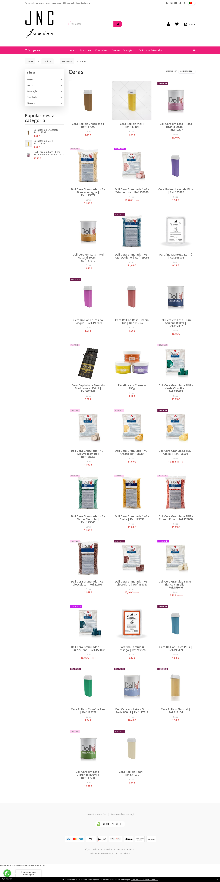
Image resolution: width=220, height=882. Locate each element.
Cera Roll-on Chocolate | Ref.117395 (47, 131)
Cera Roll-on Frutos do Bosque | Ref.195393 (88, 321)
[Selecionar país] (191, 3)
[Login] (168, 24)
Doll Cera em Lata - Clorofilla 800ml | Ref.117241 (88, 774)
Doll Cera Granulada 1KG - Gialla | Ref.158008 (175, 452)
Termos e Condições (122, 50)
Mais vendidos (186, 71)
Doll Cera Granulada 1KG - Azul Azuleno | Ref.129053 (132, 256)
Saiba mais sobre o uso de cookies (144, 880)
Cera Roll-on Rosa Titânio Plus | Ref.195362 (132, 321)
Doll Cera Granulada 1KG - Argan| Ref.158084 (132, 452)
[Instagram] (171, 3)
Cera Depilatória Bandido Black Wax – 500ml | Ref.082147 (88, 388)
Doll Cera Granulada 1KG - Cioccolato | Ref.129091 (88, 583)
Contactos (101, 50)
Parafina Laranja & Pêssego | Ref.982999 (132, 648)
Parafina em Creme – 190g (132, 386)
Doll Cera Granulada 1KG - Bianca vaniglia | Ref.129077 (88, 192)
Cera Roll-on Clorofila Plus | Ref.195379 (88, 710)
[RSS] (184, 3)
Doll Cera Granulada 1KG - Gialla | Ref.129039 (132, 517)
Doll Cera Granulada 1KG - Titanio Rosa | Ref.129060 (175, 517)
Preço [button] (30, 79)
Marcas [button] (31, 103)
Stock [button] (30, 85)
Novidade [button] (32, 97)
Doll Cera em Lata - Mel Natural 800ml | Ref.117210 (88, 257)
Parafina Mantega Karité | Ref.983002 (175, 256)
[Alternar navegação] (193, 50)
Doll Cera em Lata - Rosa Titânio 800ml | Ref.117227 (49, 153)
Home (72, 50)
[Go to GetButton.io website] (7, 879)
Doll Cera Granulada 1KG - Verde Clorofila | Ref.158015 (175, 388)
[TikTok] (180, 3)
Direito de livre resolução (123, 814)
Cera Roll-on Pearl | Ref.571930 (132, 773)
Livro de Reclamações (95, 814)
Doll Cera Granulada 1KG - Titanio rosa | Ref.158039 (132, 190)
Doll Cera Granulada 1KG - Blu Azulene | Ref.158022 (88, 648)
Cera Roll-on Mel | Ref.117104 (43, 142)
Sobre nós (85, 50)
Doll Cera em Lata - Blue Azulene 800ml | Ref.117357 (176, 323)
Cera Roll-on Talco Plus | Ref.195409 (175, 648)
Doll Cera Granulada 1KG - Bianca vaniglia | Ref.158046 (175, 584)
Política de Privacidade (151, 50)
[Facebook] (167, 3)
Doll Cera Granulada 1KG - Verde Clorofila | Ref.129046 (88, 519)
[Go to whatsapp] (7, 873)
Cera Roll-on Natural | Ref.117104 (175, 710)
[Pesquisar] (117, 24)
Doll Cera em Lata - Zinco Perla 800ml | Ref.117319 (131, 710)
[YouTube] (175, 3)
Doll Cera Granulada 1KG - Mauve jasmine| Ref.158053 (88, 453)
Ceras (76, 71)
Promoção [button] (32, 91)
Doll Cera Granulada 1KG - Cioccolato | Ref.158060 (132, 583)
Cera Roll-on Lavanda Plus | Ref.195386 (175, 190)
